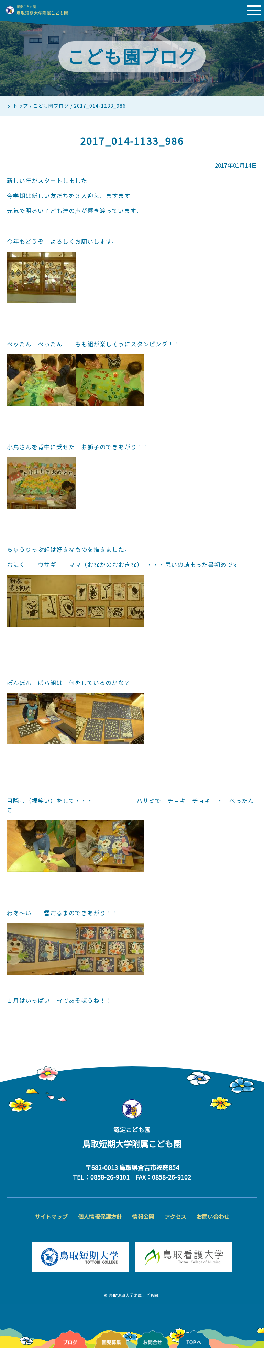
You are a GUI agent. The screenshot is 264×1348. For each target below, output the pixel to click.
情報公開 (143, 1216)
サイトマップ (51, 1216)
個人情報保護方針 (100, 1216)
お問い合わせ (213, 1216)
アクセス (175, 1216)
